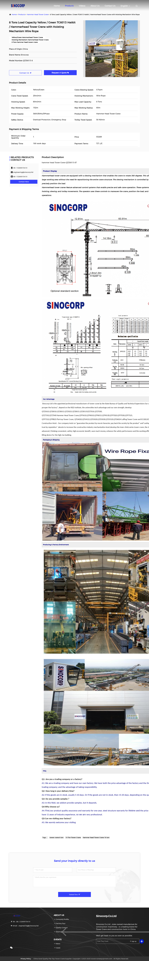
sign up (133, 941)
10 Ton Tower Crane (73, 838)
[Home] (18, 5)
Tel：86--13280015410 (21, 922)
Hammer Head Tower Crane (37, 14)
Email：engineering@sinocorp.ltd (25, 926)
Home (57, 6)
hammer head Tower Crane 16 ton (96, 838)
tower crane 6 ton (56, 838)
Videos (82, 6)
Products (69, 6)
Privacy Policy (26, 959)
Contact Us (110, 6)
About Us (95, 6)
